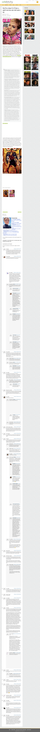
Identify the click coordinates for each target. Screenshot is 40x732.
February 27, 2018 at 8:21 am (17, 399)
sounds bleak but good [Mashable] (10, 235)
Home (9, 729)
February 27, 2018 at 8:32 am (17, 588)
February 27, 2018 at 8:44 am (17, 594)
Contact (30, 0)
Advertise (36, 0)
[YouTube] (34, 5)
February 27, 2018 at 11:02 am (16, 476)
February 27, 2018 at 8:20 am (17, 550)
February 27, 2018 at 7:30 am (17, 272)
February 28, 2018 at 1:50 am (17, 707)
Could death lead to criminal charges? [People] (16, 220)
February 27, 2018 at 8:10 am (17, 433)
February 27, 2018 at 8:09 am (16, 288)
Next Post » (19, 212)
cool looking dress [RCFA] (10, 230)
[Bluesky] (27, 5)
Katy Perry (9, 15)
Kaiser (5, 15)
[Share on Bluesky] (6, 17)
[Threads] (33, 5)
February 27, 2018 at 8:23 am (17, 555)
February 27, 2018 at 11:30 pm (17, 700)
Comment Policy (13, 729)
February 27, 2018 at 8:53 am (17, 448)
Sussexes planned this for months (29, 21)
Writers (33, 0)
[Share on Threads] (7, 17)
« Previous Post (5, 212)
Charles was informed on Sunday (29, 28)
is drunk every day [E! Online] (10, 234)
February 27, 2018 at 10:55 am (16, 463)
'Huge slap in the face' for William (29, 34)
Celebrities (6, 4)
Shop (13, 4)
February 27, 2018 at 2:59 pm (17, 564)
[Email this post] (9, 17)
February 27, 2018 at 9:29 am (16, 414)
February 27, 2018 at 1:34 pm (16, 483)
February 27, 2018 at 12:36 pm (17, 679)
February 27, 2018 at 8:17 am (17, 438)
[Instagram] (30, 5)
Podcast (17, 4)
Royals (10, 4)
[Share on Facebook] (3, 17)
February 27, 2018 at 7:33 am (17, 372)
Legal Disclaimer (29, 729)
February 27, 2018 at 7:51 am (17, 396)
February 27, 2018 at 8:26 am (16, 308)
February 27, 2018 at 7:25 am (17, 256)
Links (20, 4)
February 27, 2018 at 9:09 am (17, 607)
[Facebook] (31, 5)
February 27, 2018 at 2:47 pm (16, 365)
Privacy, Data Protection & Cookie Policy (21, 729)
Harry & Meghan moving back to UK (29, 9)
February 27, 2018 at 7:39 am (17, 358)
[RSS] (37, 5)
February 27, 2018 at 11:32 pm (17, 673)
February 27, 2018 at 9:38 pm (17, 652)
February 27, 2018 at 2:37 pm (17, 379)
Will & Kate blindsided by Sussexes (29, 15)
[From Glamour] (5, 123)
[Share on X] (4, 17)
